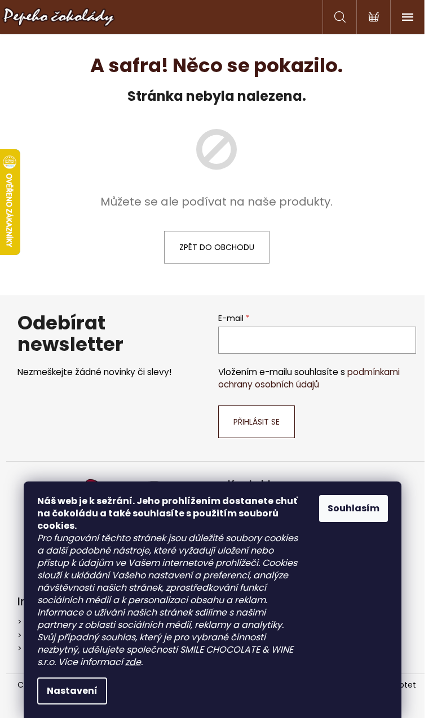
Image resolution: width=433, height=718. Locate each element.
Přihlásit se (256, 421)
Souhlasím (353, 508)
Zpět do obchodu (216, 247)
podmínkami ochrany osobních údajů (309, 378)
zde (133, 661)
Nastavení (72, 690)
